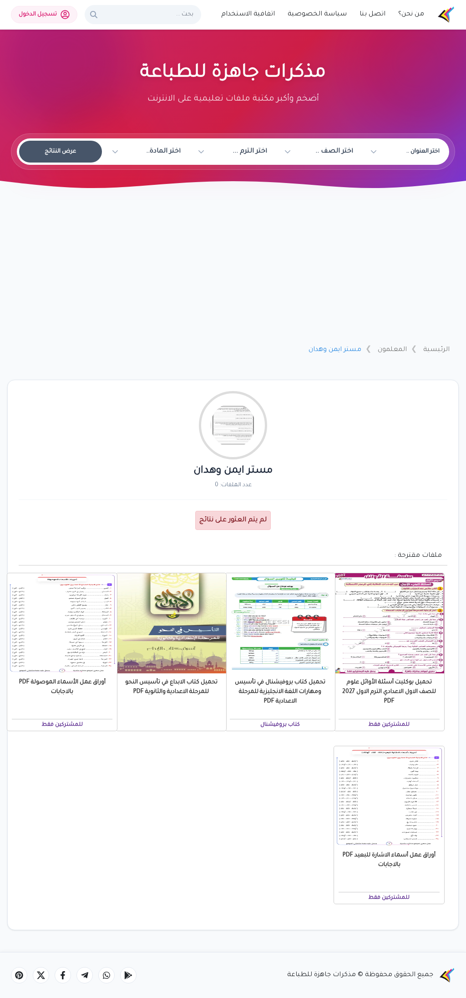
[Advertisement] (233, 270)
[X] (41, 975)
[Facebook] (63, 975)
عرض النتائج (60, 151)
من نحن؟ (411, 14)
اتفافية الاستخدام (248, 14)
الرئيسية (436, 350)
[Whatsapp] (106, 975)
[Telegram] (84, 975)
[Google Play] (128, 975)
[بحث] (93, 14)
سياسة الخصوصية (317, 14)
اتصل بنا (372, 14)
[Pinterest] (19, 975)
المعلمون (392, 350)
